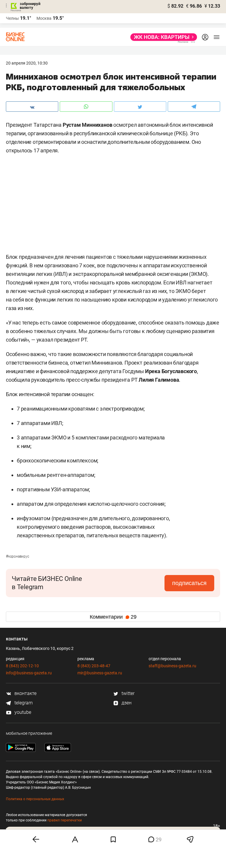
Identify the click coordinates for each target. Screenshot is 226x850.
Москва (43, 18)
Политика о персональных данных (35, 799)
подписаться (189, 583)
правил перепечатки (64, 820)
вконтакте (24, 693)
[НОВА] (162, 37)
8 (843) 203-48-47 (93, 665)
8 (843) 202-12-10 (22, 665)
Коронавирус (17, 556)
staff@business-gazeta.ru (172, 665)
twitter (127, 693)
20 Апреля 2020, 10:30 (27, 63)
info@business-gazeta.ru (29, 673)
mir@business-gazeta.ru (99, 673)
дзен (126, 703)
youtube (22, 712)
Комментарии (113, 617)
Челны (12, 18)
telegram (23, 703)
